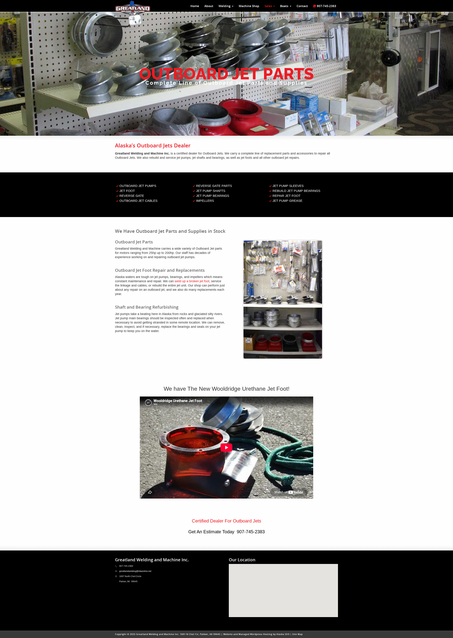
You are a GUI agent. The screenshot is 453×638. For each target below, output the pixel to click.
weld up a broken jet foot (192, 281)
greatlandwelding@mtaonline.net (135, 571)
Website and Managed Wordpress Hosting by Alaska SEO (256, 634)
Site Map (297, 634)
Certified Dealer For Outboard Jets (226, 521)
